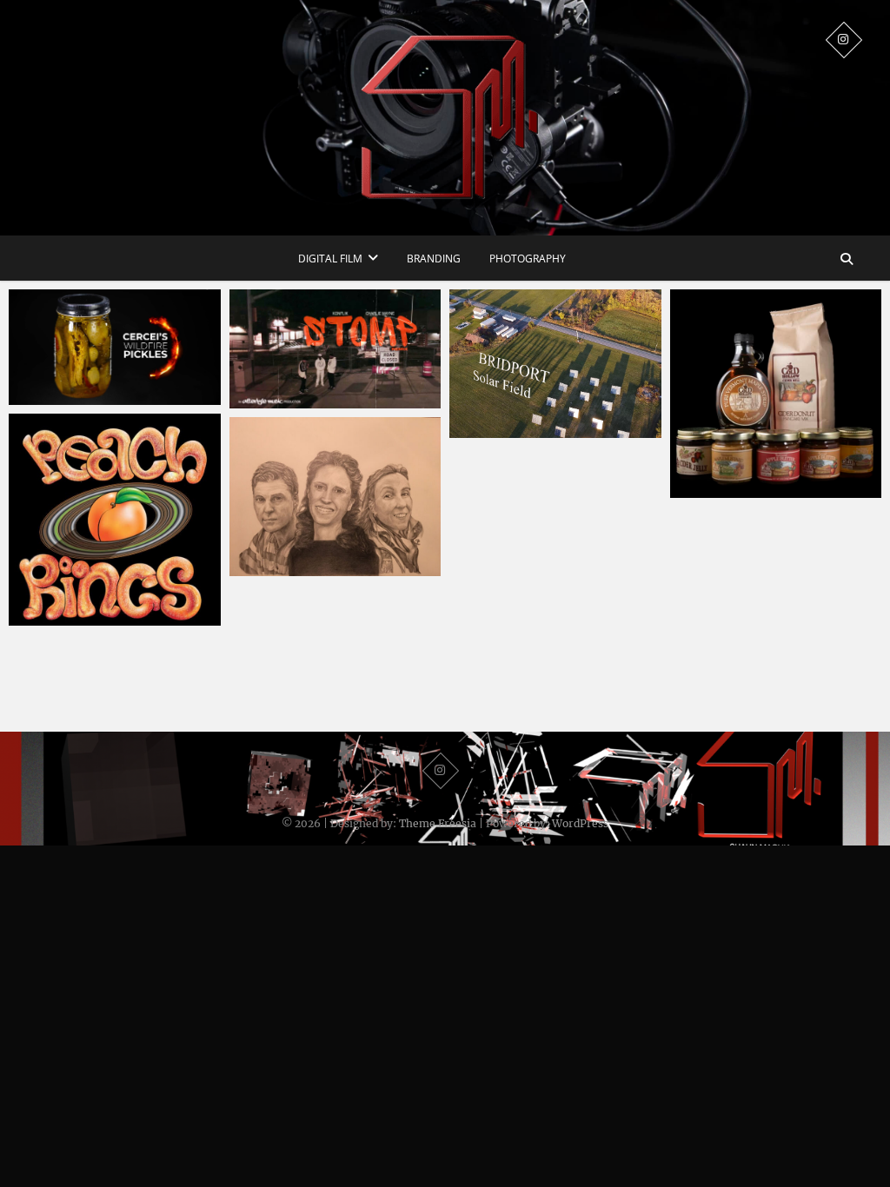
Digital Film (330, 258)
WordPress (580, 823)
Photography (527, 258)
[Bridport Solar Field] (555, 363)
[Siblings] (335, 496)
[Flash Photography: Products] (776, 393)
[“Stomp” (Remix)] (335, 348)
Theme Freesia (437, 823)
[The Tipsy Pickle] (115, 347)
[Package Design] (115, 520)
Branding (434, 258)
